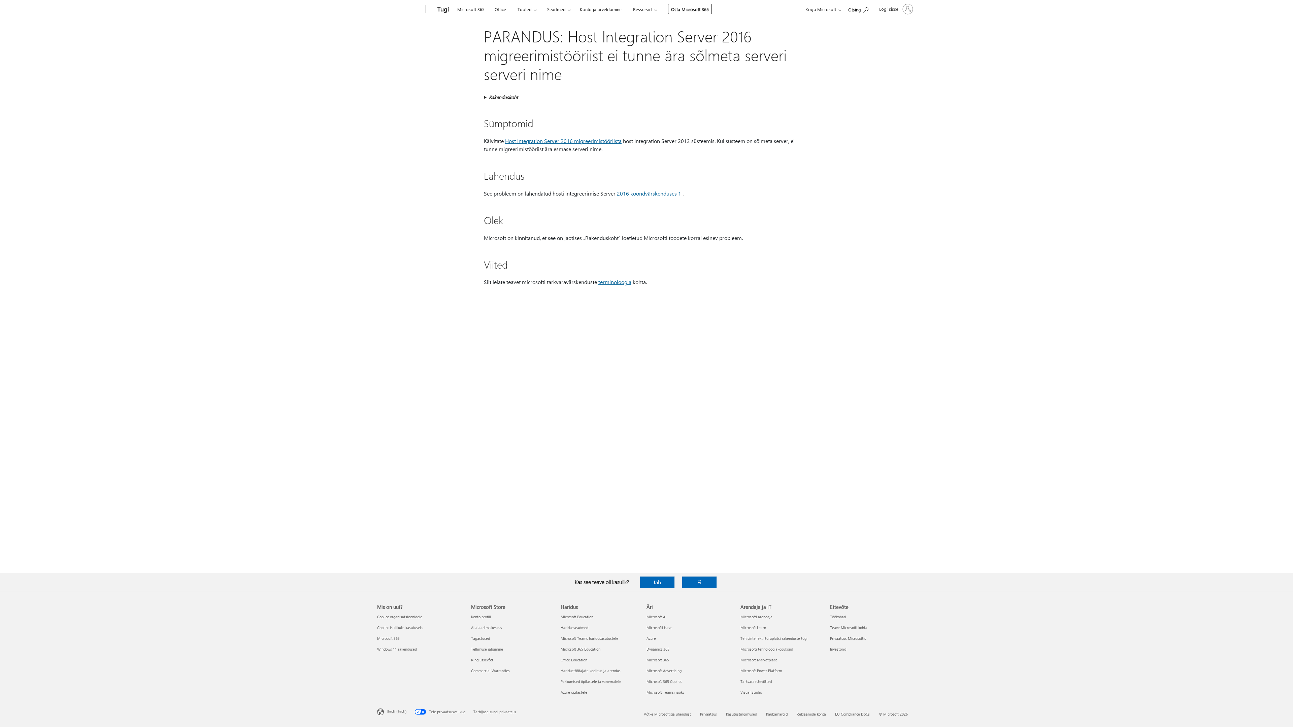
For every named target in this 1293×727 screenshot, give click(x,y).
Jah (657, 582)
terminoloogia (614, 281)
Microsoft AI (656, 616)
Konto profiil (481, 616)
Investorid (838, 649)
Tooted (525, 9)
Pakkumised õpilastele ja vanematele (591, 681)
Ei (699, 582)
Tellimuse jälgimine (487, 649)
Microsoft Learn (753, 627)
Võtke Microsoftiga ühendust (667, 714)
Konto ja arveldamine (601, 9)
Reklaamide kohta (811, 714)
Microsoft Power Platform (761, 670)
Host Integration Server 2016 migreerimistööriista (563, 140)
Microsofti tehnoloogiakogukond (766, 649)
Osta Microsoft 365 (690, 9)
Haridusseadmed (574, 627)
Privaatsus (708, 714)
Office (500, 9)
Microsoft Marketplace (758, 659)
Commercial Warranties (490, 670)
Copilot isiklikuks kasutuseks (400, 627)
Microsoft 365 (471, 9)
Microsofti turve (659, 627)
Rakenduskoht (503, 97)
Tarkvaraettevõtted (756, 681)
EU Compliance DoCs (852, 714)
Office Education (574, 659)
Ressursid (642, 9)
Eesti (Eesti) (396, 711)
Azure (651, 638)
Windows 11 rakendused (397, 649)
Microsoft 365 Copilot (664, 681)
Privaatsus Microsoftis (848, 638)
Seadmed (556, 9)
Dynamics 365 (657, 649)
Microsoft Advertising (664, 670)
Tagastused (480, 638)
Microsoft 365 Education (580, 649)
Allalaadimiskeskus (486, 627)
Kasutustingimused (741, 714)
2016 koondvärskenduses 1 (649, 193)
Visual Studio (751, 692)
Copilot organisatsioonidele (399, 616)
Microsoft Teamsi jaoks (665, 692)
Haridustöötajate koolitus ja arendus (591, 670)
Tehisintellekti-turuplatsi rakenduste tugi (773, 638)
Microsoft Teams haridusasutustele (589, 638)
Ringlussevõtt (482, 659)
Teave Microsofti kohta (848, 627)
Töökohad (838, 616)
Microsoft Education (577, 616)
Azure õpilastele (574, 692)
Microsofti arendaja (756, 616)
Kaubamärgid (777, 714)
